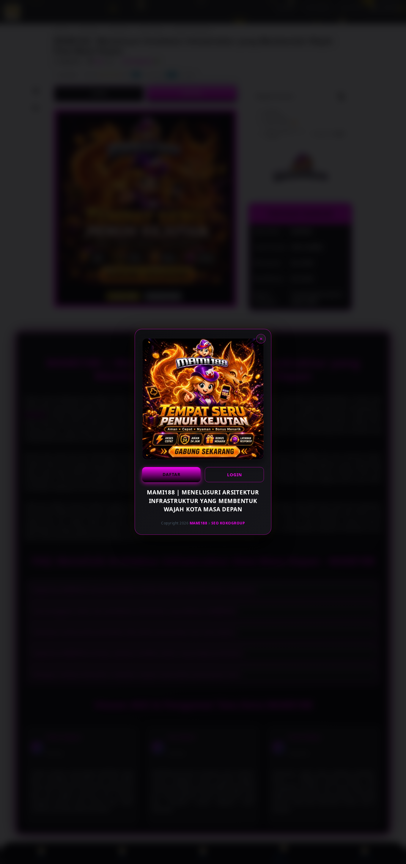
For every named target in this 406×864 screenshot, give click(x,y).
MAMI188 (198, 523)
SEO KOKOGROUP (228, 523)
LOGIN (234, 474)
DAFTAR (171, 474)
